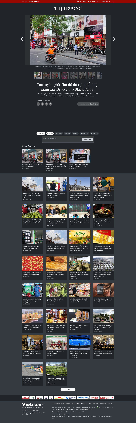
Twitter (42, 104)
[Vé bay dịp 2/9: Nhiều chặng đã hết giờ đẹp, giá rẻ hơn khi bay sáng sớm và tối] (32, 369)
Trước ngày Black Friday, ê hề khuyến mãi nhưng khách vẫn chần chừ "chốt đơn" (56, 166)
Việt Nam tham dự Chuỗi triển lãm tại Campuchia (55, 352)
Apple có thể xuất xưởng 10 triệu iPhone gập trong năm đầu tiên (103, 300)
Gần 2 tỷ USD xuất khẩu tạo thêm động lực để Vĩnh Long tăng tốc (32, 221)
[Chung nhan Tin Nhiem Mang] (105, 407)
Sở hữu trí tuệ (55, 403)
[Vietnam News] (83, 397)
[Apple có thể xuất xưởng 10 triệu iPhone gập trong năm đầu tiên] (103, 290)
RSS (73, 403)
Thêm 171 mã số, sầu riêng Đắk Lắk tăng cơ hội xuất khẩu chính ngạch (56, 380)
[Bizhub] (39, 397)
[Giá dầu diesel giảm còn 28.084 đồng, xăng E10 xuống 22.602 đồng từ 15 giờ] (32, 290)
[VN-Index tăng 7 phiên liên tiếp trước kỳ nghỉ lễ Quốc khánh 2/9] (79, 211)
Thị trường (68, 8)
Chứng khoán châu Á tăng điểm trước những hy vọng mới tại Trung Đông (79, 353)
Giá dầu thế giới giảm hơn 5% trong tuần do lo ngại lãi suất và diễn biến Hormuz (103, 195)
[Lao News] (46, 397)
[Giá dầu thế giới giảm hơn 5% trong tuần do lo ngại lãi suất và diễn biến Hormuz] (103, 184)
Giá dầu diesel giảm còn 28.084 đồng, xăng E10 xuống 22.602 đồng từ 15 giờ (32, 301)
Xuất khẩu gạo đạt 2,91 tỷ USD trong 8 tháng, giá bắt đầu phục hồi (32, 195)
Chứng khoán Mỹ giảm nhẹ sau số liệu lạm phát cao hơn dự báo (32, 352)
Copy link (50, 104)
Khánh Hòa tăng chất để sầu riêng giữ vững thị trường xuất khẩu (55, 301)
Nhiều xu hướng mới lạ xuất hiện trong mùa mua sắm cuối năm (78, 165)
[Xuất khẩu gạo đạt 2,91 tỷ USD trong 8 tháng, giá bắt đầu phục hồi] (32, 184)
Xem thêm (68, 390)
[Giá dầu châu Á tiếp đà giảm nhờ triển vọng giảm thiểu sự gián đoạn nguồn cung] (103, 263)
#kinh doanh (59, 133)
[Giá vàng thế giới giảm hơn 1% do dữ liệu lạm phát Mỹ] (79, 316)
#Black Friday (40, 133)
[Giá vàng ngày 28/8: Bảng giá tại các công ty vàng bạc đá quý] (32, 263)
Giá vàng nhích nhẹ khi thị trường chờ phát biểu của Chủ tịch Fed (55, 274)
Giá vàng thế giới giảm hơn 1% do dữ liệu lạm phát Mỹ (79, 326)
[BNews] (32, 397)
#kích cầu (75, 133)
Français (89, 1)
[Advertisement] (68, 118)
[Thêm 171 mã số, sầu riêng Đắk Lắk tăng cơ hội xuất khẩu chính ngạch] (56, 369)
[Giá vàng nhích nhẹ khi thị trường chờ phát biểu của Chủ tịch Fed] (56, 263)
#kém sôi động (84, 133)
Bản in (46, 104)
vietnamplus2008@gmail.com (63, 414)
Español (94, 1)
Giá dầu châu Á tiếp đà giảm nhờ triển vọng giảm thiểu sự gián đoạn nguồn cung (103, 274)
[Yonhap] (70, 397)
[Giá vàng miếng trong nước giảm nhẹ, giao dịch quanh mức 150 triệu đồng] (56, 316)
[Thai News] (51, 397)
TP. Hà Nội (95, 133)
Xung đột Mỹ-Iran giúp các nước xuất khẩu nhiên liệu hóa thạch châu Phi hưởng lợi (79, 195)
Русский (103, 1)
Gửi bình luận (87, 139)
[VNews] (112, 397)
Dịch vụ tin (95, 403)
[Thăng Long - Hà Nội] (107, 1)
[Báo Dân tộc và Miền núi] (24, 397)
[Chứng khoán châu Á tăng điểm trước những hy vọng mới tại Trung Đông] (79, 342)
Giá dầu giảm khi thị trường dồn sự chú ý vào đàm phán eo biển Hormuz (103, 327)
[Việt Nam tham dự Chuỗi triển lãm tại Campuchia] (56, 342)
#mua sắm (50, 133)
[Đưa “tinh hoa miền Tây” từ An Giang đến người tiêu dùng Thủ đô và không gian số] (79, 237)
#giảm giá (67, 133)
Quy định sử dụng (65, 403)
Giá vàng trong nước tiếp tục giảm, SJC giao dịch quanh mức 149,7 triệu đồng (103, 248)
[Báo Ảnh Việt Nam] (104, 397)
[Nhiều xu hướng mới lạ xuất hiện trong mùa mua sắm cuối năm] (79, 156)
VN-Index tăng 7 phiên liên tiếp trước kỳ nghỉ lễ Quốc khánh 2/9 (79, 221)
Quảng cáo (103, 403)
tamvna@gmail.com (87, 409)
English (84, 1)
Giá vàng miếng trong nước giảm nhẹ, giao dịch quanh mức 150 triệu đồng (56, 327)
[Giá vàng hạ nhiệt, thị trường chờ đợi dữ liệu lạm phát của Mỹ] (103, 342)
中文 (98, 1)
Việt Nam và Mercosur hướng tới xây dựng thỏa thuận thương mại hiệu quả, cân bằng (56, 222)
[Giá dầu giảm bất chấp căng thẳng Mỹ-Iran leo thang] (32, 237)
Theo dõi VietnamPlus (84, 104)
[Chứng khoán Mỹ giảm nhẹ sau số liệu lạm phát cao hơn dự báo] (32, 342)
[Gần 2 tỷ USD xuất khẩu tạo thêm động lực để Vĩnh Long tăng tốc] (32, 211)
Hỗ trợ (77, 403)
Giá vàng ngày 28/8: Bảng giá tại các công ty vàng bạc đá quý (32, 273)
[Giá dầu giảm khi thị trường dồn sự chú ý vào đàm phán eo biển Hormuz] (103, 316)
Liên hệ (110, 403)
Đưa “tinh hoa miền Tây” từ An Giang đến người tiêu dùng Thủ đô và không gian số (79, 248)
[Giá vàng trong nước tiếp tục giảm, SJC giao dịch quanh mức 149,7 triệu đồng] (103, 237)
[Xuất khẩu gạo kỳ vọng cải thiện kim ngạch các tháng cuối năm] (56, 237)
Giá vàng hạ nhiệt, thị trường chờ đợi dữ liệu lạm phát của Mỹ (103, 352)
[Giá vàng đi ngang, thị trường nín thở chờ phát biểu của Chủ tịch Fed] (103, 211)
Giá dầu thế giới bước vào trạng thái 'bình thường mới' (56, 194)
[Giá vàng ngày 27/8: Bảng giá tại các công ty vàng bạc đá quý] (32, 316)
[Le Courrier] (94, 397)
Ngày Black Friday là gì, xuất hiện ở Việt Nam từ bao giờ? (32, 165)
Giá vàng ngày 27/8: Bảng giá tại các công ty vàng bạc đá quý (32, 326)
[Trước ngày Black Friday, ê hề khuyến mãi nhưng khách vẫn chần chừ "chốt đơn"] (56, 156)
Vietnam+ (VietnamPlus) (34, 1)
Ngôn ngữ (83, 403)
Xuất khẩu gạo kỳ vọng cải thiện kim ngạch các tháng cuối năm (56, 247)
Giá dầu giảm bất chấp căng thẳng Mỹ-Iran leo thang (31, 247)
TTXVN (89, 403)
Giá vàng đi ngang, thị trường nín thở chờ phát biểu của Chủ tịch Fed (102, 222)
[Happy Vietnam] (59, 397)
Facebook (38, 104)
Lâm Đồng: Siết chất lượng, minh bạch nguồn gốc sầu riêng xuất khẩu (79, 274)
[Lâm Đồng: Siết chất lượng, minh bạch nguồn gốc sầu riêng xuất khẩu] (79, 263)
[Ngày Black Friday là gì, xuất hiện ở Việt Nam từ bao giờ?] (32, 156)
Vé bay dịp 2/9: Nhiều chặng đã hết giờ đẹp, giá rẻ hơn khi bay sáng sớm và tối (31, 380)
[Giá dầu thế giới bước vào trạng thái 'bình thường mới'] (56, 184)
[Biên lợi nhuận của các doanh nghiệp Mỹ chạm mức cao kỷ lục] (79, 290)
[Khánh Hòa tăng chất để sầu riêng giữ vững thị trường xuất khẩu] (56, 290)
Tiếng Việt (79, 1)
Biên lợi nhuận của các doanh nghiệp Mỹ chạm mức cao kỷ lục (79, 300)
